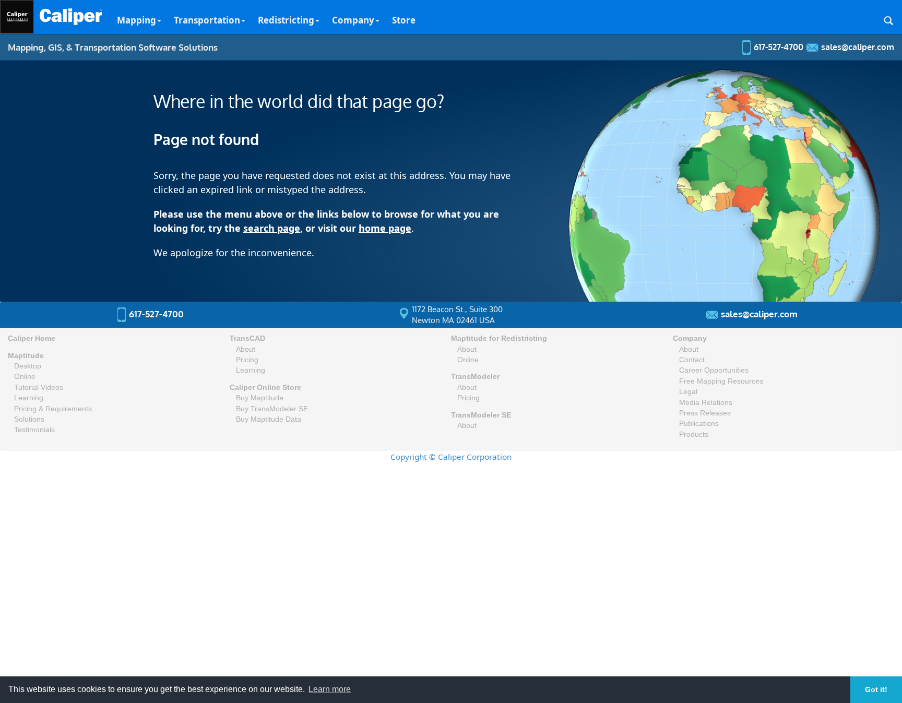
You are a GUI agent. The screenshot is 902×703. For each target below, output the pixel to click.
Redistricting (286, 20)
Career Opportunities (714, 370)
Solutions (29, 419)
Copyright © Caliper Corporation (451, 456)
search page (271, 228)
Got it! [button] (876, 689)
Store (404, 20)
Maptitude (26, 356)
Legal (688, 392)
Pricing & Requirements (53, 409)
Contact (692, 360)
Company (353, 20)
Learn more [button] (329, 689)
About (245, 349)
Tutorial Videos (38, 387)
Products (693, 434)
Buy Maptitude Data (268, 419)
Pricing (247, 360)
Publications (699, 423)
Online (24, 376)
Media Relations (705, 403)
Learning (28, 398)
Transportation (207, 20)
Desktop (27, 366)
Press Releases (705, 413)
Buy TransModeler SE (272, 409)
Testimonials (34, 430)
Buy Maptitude (259, 398)
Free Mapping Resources (721, 381)
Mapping (136, 20)
